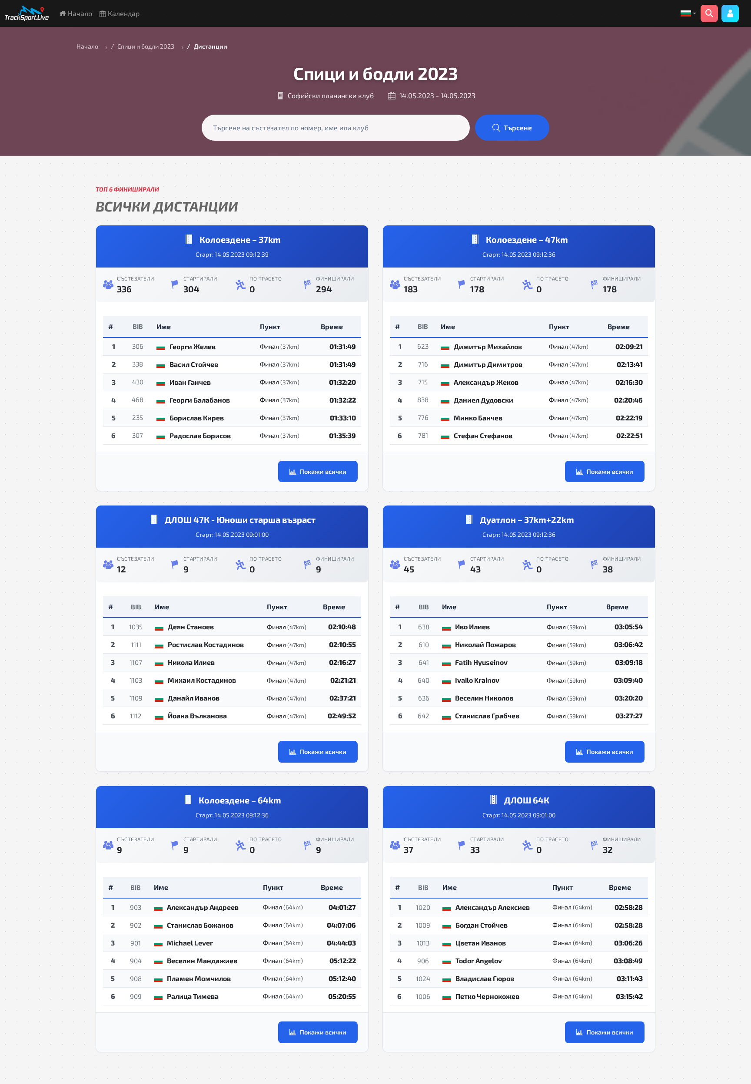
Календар (123, 13)
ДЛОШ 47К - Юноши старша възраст (240, 519)
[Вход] (730, 13)
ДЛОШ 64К (526, 800)
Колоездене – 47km (527, 239)
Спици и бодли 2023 (145, 46)
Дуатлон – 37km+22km (527, 519)
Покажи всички (323, 471)
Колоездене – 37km (240, 239)
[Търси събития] (709, 13)
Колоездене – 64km (240, 800)
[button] (688, 13)
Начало (79, 13)
